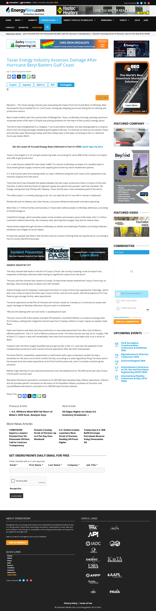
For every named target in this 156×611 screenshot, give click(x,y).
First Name (36, 465)
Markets (32, 20)
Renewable (106, 20)
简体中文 (41, 84)
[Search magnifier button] (47, 27)
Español (27, 84)
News (17, 20)
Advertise (23, 27)
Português (66, 84)
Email (14, 465)
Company (73, 465)
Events (123, 20)
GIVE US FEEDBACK (17, 542)
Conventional (48, 20)
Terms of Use (85, 603)
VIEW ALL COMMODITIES (127, 321)
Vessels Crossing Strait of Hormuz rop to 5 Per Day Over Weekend (118, 34)
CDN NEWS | (14, 2)
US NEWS (27, 2)
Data (137, 20)
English (13, 84)
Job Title (92, 465)
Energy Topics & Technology (78, 20)
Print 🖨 (102, 97)
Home (8, 20)
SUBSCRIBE (37, 27)
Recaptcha (15, 488)
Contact (10, 27)
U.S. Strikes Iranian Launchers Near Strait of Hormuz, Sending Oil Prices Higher (69, 436)
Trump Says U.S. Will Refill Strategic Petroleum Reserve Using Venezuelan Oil (94, 436)
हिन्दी (52, 84)
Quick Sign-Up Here (92, 146)
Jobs (146, 20)
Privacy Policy (70, 603)
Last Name (55, 465)
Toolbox (10, 568)
